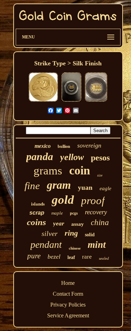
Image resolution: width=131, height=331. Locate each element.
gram (59, 185)
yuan (85, 187)
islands (38, 204)
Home (68, 283)
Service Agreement (68, 315)
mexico (43, 146)
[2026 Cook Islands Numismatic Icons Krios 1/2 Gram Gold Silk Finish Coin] (43, 101)
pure (34, 256)
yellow (72, 157)
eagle (105, 188)
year (58, 223)
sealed (104, 258)
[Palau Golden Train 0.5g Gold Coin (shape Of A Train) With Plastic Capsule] (71, 101)
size (99, 175)
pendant (46, 244)
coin (79, 170)
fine (32, 185)
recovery (96, 212)
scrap (36, 213)
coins (36, 222)
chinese (75, 248)
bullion (64, 146)
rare (87, 256)
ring (71, 233)
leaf (71, 257)
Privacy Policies (68, 305)
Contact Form (68, 294)
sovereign (89, 145)
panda (39, 156)
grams (48, 170)
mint (97, 244)
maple (57, 213)
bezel (54, 256)
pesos (100, 157)
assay (77, 224)
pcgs (74, 213)
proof (93, 200)
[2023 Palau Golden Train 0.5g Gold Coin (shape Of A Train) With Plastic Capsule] (96, 101)
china (100, 222)
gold (63, 200)
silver (50, 233)
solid (90, 234)
